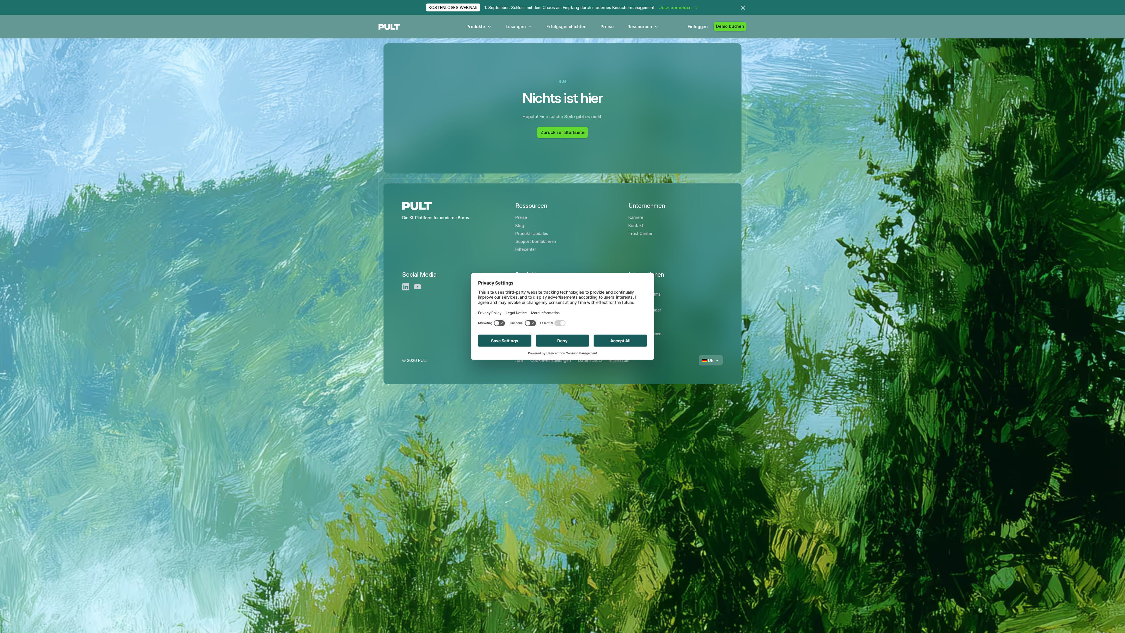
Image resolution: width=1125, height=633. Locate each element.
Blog (519, 225)
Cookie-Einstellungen (550, 360)
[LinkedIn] (405, 286)
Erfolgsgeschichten (566, 26)
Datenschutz (590, 360)
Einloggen (698, 26)
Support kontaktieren (535, 241)
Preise (607, 26)
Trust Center (640, 233)
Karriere (635, 217)
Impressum (619, 360)
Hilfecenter (525, 249)
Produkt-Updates (531, 233)
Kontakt (635, 225)
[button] (479, 26)
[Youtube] (417, 286)
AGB (519, 360)
